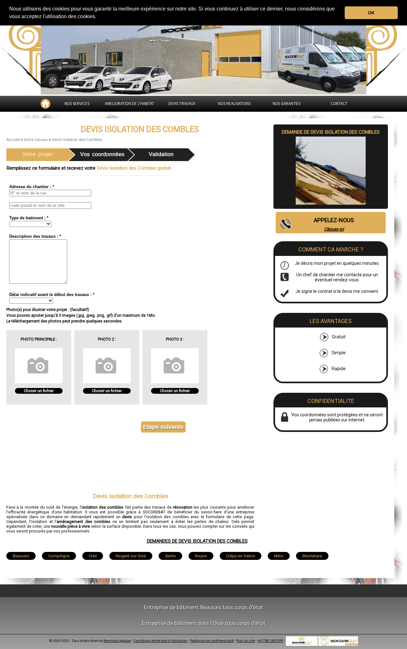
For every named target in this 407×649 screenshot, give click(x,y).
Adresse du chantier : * (31, 186)
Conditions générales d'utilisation (160, 640)
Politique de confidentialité (212, 640)
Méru (278, 556)
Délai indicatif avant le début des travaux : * (51, 294)
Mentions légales (117, 640)
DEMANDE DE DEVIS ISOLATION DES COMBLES (331, 132)
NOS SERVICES (77, 103)
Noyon (201, 556)
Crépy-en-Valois (240, 556)
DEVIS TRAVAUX (182, 103)
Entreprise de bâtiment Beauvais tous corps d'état (203, 607)
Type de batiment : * (28, 217)
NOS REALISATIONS (234, 103)
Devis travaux (36, 140)
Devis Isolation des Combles (77, 140)
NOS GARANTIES (286, 103)
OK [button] (371, 12)
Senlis (170, 556)
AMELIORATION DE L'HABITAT (129, 103)
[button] (99, 17)
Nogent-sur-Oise (131, 556)
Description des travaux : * (35, 236)
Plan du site (245, 640)
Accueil (13, 140)
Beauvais (21, 556)
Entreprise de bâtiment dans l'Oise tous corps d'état (203, 623)
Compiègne (59, 556)
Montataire (312, 556)
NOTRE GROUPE (270, 640)
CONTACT (339, 103)
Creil (93, 556)
